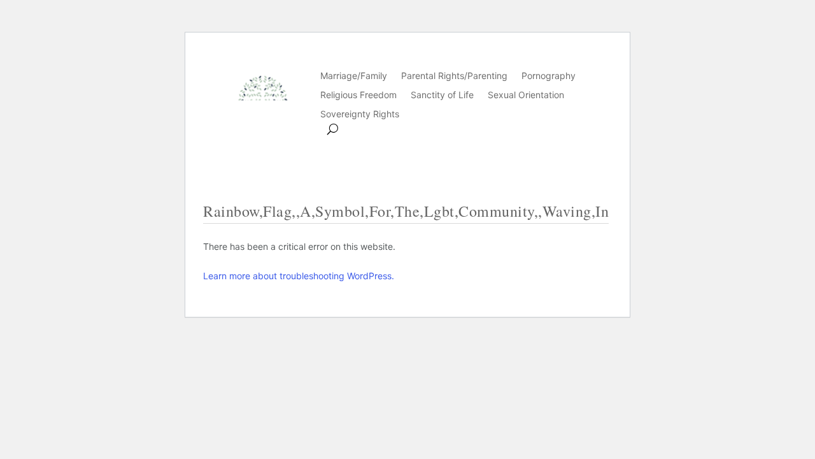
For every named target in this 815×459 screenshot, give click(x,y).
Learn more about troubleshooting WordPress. (298, 275)
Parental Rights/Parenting (454, 76)
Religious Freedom (358, 95)
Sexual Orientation (526, 95)
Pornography (548, 76)
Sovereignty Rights (359, 114)
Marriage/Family (353, 76)
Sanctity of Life (442, 95)
